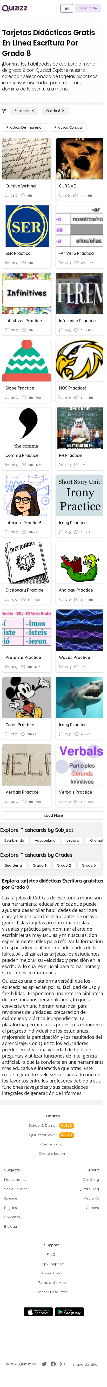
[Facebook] (53, 1364)
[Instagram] (62, 1364)
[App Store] (38, 1311)
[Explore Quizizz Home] (14, 8)
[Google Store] (69, 1311)
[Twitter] (44, 1364)
